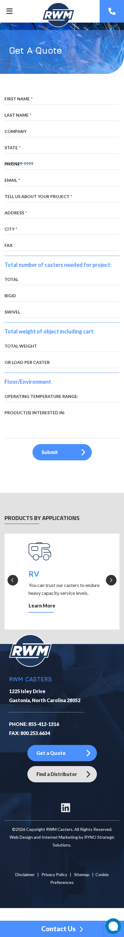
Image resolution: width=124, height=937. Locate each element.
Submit (50, 452)
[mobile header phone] (112, 11)
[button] (13, 580)
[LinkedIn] (65, 810)
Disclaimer (25, 874)
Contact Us (59, 929)
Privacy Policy (54, 874)
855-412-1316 (43, 724)
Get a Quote (51, 753)
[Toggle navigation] (9, 11)
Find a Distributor (56, 774)
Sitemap (81, 874)
